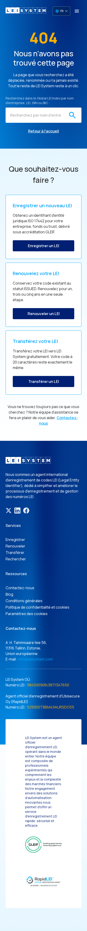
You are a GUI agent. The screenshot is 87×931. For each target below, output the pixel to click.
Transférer (15, 552)
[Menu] (76, 11)
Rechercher (16, 559)
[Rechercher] (72, 115)
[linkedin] (17, 511)
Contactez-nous (20, 587)
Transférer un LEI (43, 381)
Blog (9, 594)
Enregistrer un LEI (43, 245)
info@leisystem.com (35, 659)
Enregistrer (15, 539)
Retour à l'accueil (43, 131)
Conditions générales (24, 600)
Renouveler (15, 546)
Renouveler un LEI (44, 313)
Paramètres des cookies (27, 613)
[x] (9, 511)
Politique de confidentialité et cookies (37, 607)
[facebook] (26, 511)
